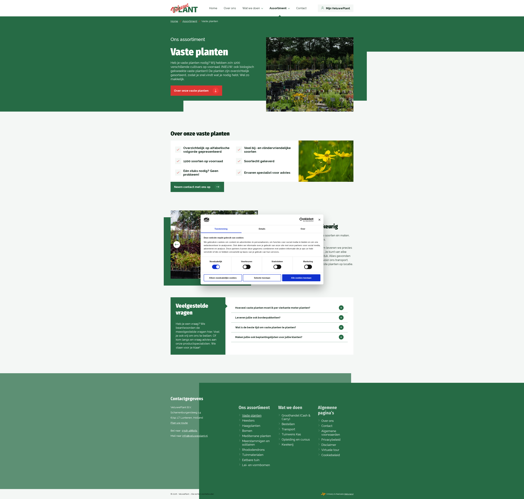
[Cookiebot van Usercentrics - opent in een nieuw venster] (301, 220)
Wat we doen (251, 8)
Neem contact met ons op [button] (192, 187)
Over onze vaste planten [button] (191, 90)
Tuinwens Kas (291, 434)
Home (213, 8)
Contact (301, 8)
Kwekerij (287, 444)
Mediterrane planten (256, 436)
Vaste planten (251, 415)
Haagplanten (251, 425)
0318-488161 (189, 430)
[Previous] (176, 244)
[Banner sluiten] (319, 220)
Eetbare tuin (250, 460)
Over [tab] (303, 229)
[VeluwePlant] (184, 8)
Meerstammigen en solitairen (256, 442)
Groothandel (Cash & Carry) (296, 417)
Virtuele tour (330, 450)
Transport (288, 429)
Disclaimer (328, 445)
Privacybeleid (330, 439)
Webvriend (348, 494)
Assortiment (278, 8)
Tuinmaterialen (252, 455)
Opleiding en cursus (296, 439)
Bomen (247, 430)
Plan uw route (179, 422)
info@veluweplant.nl (195, 435)
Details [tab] (262, 229)
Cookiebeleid (330, 455)
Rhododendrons (253, 449)
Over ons (230, 8)
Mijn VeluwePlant (338, 8)
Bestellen (288, 424)
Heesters (248, 420)
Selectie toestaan (262, 278)
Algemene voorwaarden (330, 432)
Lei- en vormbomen (256, 465)
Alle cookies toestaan (301, 278)
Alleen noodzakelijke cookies (223, 278)
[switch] (247, 267)
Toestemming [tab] (221, 229)
